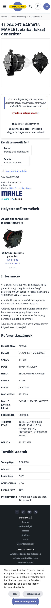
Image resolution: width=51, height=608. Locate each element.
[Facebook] (17, 512)
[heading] (25, 208)
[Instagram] (35, 512)
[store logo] (18, 6)
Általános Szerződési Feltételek (25, 554)
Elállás (26, 539)
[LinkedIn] (23, 512)
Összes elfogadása (25, 601)
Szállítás (25, 535)
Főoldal (4, 16)
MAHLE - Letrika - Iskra (20, 188)
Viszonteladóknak (25, 543)
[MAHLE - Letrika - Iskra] (11, 195)
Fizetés (25, 530)
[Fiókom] (38, 6)
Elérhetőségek (26, 526)
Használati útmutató (16, 171)
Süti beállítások (25, 562)
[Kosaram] (46, 6)
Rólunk (25, 522)
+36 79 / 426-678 (12, 162)
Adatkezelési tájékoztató (25, 558)
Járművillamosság (18, 16)
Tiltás (14, 593)
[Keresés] (30, 6)
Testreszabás (33, 593)
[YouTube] (29, 512)
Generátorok (34, 16)
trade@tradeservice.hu (16, 151)
